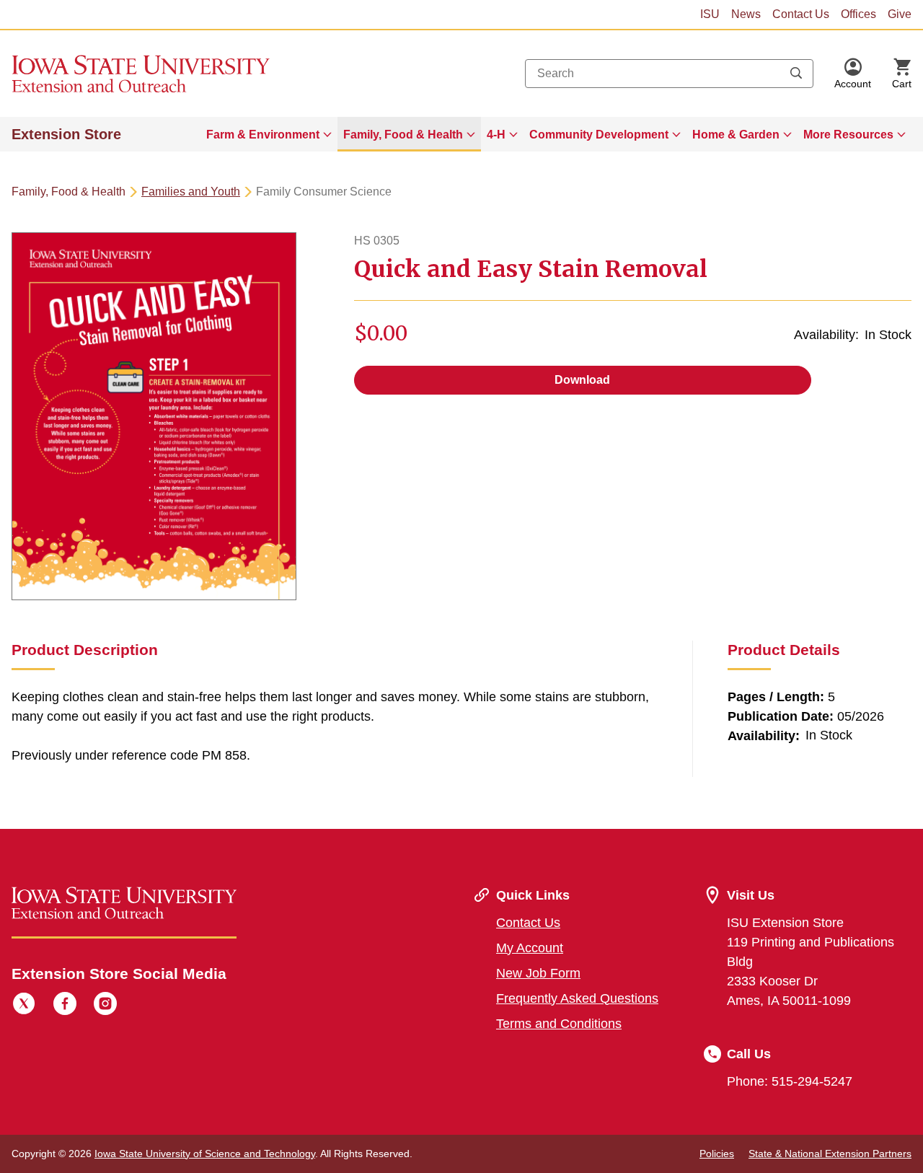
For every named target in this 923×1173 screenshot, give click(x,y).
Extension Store (66, 134)
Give (899, 14)
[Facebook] (64, 1006)
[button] (853, 73)
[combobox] (669, 73)
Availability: (826, 335)
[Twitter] (24, 1006)
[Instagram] (105, 1006)
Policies (716, 1153)
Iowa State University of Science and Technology (204, 1153)
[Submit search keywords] (796, 73)
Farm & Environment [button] (262, 134)
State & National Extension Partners (829, 1153)
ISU (710, 14)
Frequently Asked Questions (577, 998)
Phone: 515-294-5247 (789, 1081)
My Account (529, 948)
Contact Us (800, 14)
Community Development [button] (598, 134)
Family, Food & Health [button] (403, 134)
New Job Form (538, 973)
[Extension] (141, 73)
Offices (858, 14)
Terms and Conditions (559, 1023)
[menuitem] (268, 134)
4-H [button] (496, 134)
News (746, 14)
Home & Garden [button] (736, 134)
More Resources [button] (848, 134)
